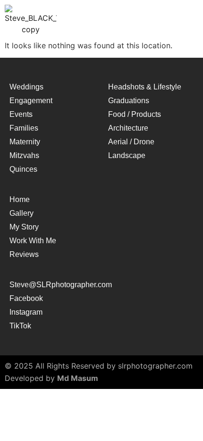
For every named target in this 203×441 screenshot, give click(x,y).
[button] (182, 20)
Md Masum (77, 378)
